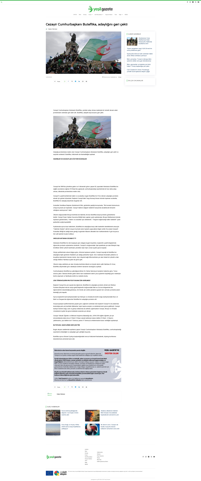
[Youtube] (198, 2)
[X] (196, 2)
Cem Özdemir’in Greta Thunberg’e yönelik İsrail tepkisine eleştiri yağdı (138, 70)
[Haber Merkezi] (47, 29)
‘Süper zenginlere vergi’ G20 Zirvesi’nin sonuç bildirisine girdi (139, 49)
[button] (1, 2)
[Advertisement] (87, 96)
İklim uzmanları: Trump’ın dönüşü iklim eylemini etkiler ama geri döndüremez (139, 60)
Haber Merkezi (52, 29)
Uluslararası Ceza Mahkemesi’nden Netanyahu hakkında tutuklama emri (145, 40)
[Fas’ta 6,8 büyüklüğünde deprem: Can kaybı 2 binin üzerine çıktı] (53, 415)
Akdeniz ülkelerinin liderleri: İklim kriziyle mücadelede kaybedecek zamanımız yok (110, 413)
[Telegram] (193, 2)
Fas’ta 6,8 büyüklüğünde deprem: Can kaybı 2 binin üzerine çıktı (69, 413)
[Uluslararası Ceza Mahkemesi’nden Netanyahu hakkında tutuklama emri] (132, 41)
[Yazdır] (86, 81)
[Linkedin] (79, 81)
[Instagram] (190, 2)
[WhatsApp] (64, 81)
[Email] (82, 81)
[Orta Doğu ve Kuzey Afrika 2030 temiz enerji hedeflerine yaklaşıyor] (53, 429)
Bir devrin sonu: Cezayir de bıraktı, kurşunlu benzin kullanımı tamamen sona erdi (110, 426)
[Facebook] (187, 2)
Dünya (119, 77)
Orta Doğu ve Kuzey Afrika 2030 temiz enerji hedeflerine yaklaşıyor (70, 426)
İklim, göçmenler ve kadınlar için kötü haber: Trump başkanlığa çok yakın (139, 65)
